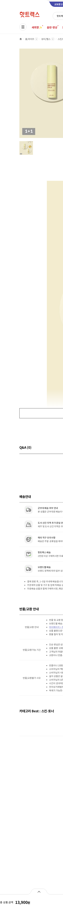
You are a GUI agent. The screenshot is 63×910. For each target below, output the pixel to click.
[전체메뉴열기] (22, 27)
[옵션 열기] (39, 891)
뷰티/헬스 (45, 39)
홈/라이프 (29, 39)
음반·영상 (52, 27)
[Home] (20, 39)
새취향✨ (37, 27)
